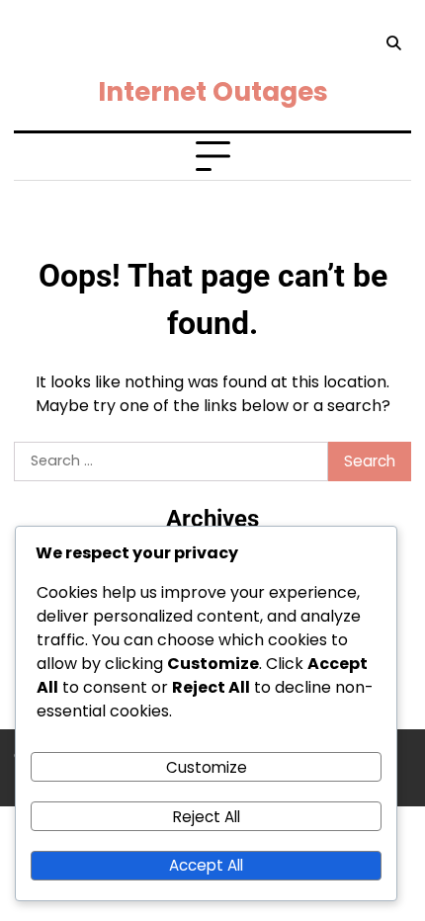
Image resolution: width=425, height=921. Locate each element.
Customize (206, 767)
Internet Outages (213, 91)
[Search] (393, 43)
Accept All (206, 865)
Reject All (206, 816)
